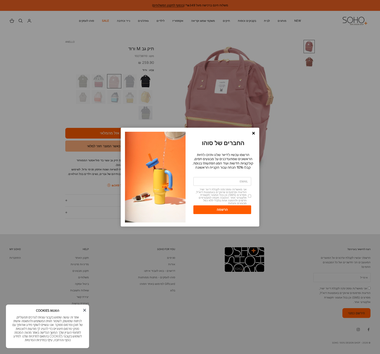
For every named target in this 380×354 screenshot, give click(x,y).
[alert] (47, 326)
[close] (84, 310)
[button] (84, 310)
